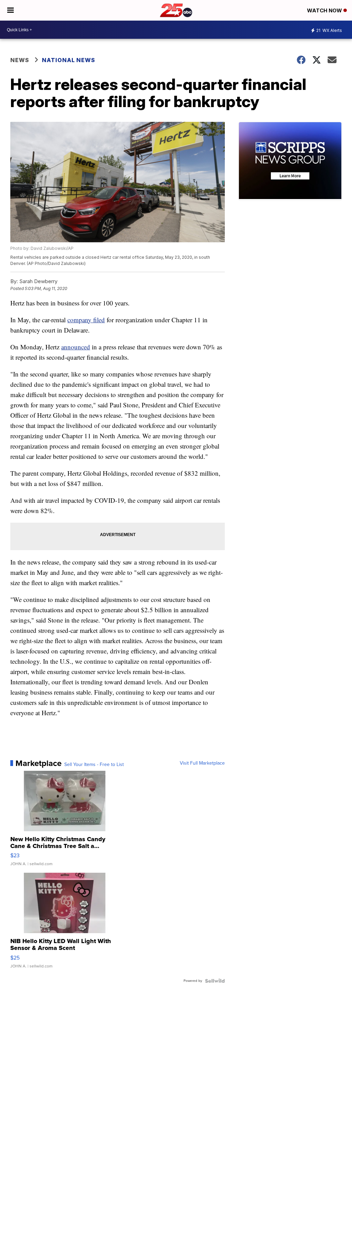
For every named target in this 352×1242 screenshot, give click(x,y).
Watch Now (325, 10)
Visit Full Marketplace (202, 763)
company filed (86, 319)
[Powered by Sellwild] (215, 980)
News (19, 60)
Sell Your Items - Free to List (94, 764)
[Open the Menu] (10, 10)
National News (68, 60)
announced (75, 347)
